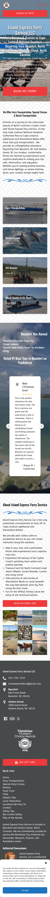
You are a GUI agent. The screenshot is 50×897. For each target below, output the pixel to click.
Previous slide (8, 426)
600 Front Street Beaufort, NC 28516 (19, 693)
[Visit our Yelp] (18, 718)
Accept (25, 890)
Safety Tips (8, 811)
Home (6, 777)
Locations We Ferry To (14, 804)
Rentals (7, 787)
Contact (7, 807)
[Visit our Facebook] (5, 718)
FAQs (5, 794)
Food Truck (8, 791)
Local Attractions (12, 801)
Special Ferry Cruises (13, 784)
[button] (45, 863)
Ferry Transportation (13, 780)
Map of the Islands (12, 817)
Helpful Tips (9, 797)
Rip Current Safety (12, 814)
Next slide (41, 426)
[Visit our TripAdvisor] (12, 718)
